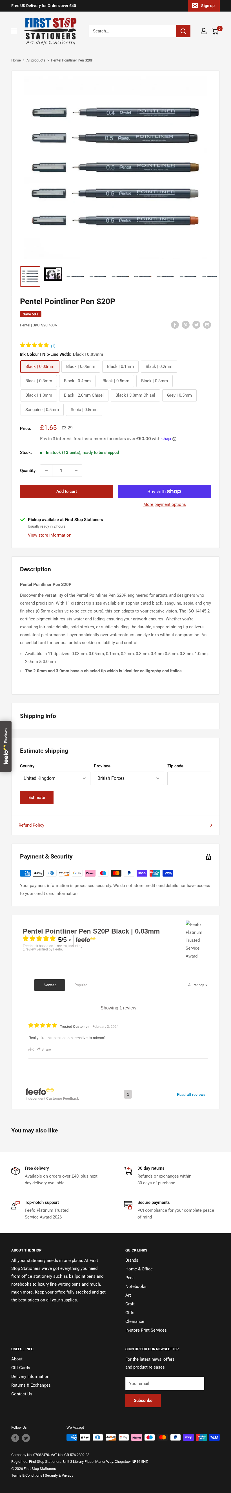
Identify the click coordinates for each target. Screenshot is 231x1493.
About (17, 1359)
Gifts (129, 1312)
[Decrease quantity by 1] (46, 471)
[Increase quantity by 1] (76, 471)
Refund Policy (31, 825)
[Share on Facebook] (175, 324)
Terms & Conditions (26, 1475)
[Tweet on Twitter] (196, 324)
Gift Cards (20, 1367)
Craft (130, 1304)
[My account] (203, 31)
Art (128, 1295)
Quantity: (28, 470)
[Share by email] (207, 324)
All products (35, 60)
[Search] (183, 31)
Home (16, 60)
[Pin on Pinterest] (186, 324)
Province (102, 766)
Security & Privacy (59, 1475)
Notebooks (135, 1286)
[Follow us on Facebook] (15, 1438)
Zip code (175, 766)
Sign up (208, 5)
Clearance (134, 1321)
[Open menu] (14, 31)
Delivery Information (30, 1376)
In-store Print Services (146, 1330)
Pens (130, 1277)
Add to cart (66, 491)
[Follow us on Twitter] (26, 1438)
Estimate (36, 797)
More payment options (164, 504)
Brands (131, 1260)
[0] (215, 31)
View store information (49, 535)
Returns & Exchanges (31, 1385)
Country (27, 766)
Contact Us (21, 1394)
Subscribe (143, 1400)
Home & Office (139, 1269)
